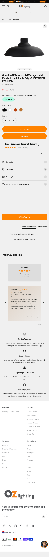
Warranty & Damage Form (10, 412)
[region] (24, 303)
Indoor (29, 445)
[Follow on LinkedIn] (32, 525)
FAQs (3, 456)
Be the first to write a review (24, 239)
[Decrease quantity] (5, 120)
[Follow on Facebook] (3, 525)
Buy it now (24, 136)
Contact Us (30, 434)
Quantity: (5, 116)
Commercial (31, 482)
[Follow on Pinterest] (21, 525)
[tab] (29, 227)
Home (4, 19)
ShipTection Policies (33, 427)
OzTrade (5, 467)
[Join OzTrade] (24, 1)
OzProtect (5, 452)
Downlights (30, 452)
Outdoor (29, 449)
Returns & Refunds (33, 419)
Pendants (30, 460)
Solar (28, 479)
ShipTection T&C (32, 430)
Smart (29, 471)
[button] (24, 239)
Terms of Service (32, 423)
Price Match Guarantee (9, 449)
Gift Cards (5, 464)
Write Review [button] (24, 217)
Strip (28, 475)
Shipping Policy (32, 412)
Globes (29, 467)
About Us (5, 445)
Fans (28, 456)
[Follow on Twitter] (9, 525)
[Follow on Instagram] (15, 525)
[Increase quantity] (14, 120)
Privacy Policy (31, 415)
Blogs (4, 460)
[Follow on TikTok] (27, 525)
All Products (14, 19)
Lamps (29, 464)
